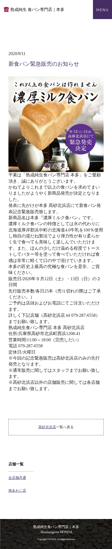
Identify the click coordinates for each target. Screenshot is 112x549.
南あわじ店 (17, 490)
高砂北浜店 (47, 427)
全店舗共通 (17, 478)
